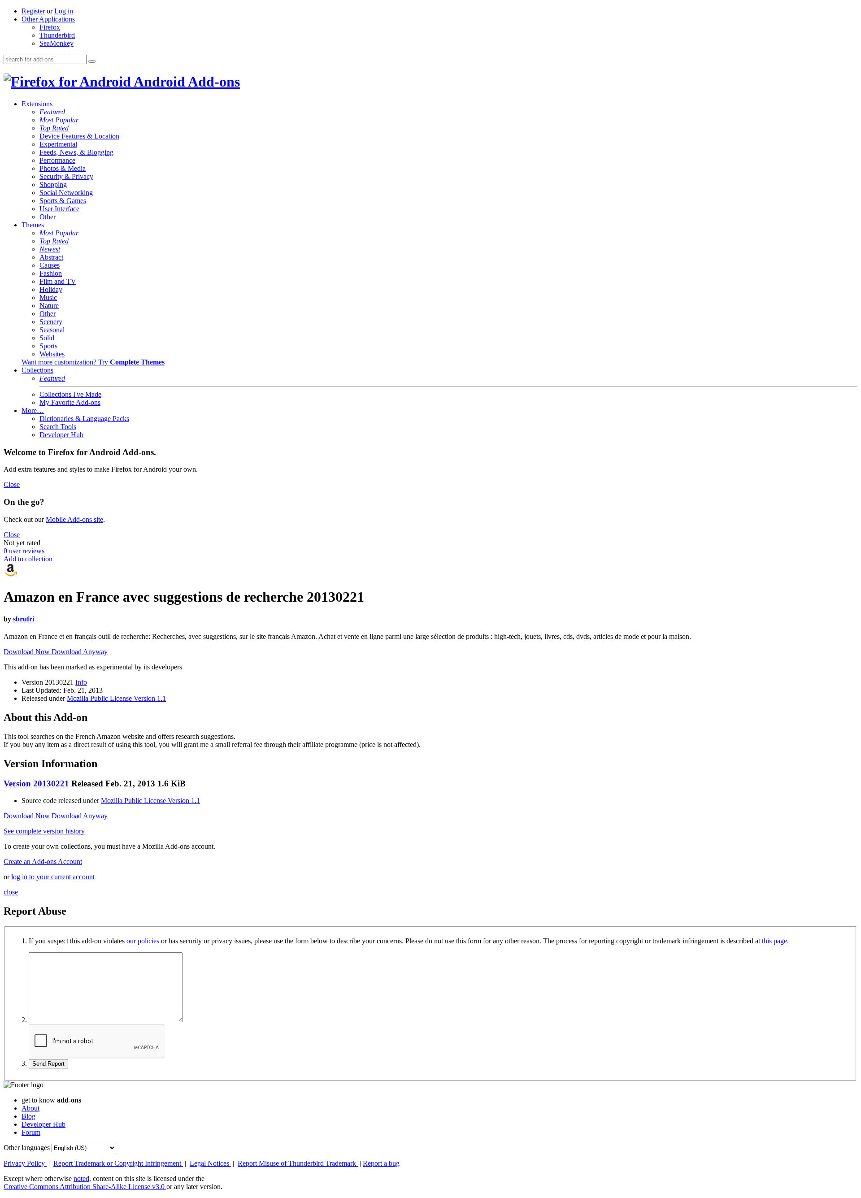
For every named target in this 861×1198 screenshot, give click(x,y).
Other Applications (48, 19)
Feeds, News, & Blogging (76, 152)
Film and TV (57, 281)
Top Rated (54, 128)
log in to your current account (53, 877)
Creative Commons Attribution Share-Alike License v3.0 (85, 1186)
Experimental (58, 144)
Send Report (48, 1063)
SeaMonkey (56, 43)
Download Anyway (80, 651)
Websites (52, 354)
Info (81, 682)
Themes (33, 225)
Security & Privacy (66, 176)
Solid (46, 338)
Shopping (53, 184)
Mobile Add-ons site (74, 519)
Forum (31, 1132)
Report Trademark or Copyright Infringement (118, 1163)
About (30, 1108)
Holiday (50, 289)
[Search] (92, 61)
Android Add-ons (185, 82)
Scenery (50, 322)
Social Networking (66, 192)
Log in (63, 11)
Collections (37, 370)
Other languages (27, 1147)
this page (774, 941)
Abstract (51, 257)
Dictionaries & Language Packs (84, 418)
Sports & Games (62, 200)
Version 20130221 (36, 783)
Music (48, 297)
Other (47, 217)
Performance (57, 160)
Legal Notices (210, 1163)
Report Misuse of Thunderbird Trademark (298, 1163)
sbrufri (23, 619)
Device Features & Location (79, 136)
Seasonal (52, 330)
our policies (142, 941)
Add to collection (28, 559)
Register (33, 11)
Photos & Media (62, 168)
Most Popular (58, 120)
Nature (49, 305)
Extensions (37, 104)
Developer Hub (61, 434)
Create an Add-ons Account (43, 861)
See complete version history (44, 831)
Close (12, 484)
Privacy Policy (25, 1163)
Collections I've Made (70, 394)
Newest (49, 249)
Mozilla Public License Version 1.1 (116, 698)
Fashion (50, 273)
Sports (48, 346)
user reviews (24, 551)
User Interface (59, 209)
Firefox (49, 27)
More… (33, 410)
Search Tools (57, 426)
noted (81, 1178)
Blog (28, 1116)
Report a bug (381, 1163)
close (11, 892)
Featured (52, 112)
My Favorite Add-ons (69, 402)
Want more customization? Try (93, 362)
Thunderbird (57, 35)
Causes (49, 265)
